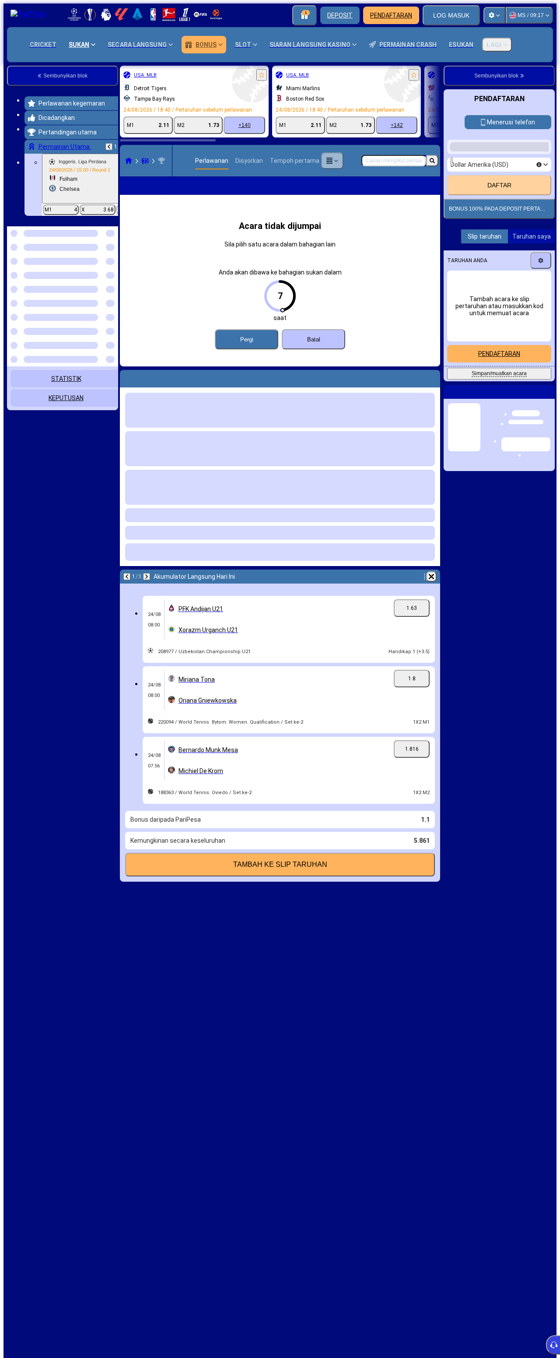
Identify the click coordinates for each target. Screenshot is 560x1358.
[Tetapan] (494, 15)
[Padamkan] (431, 590)
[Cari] (432, 160)
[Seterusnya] (146, 590)
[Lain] (332, 160)
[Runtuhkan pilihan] (99, 271)
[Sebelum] (108, 146)
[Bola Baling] (145, 160)
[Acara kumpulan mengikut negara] (110, 271)
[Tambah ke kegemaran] (261, 75)
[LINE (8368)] (128, 160)
